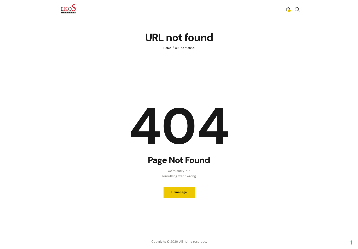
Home (167, 48)
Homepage (179, 192)
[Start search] (297, 9)
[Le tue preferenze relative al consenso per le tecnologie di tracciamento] (351, 242)
